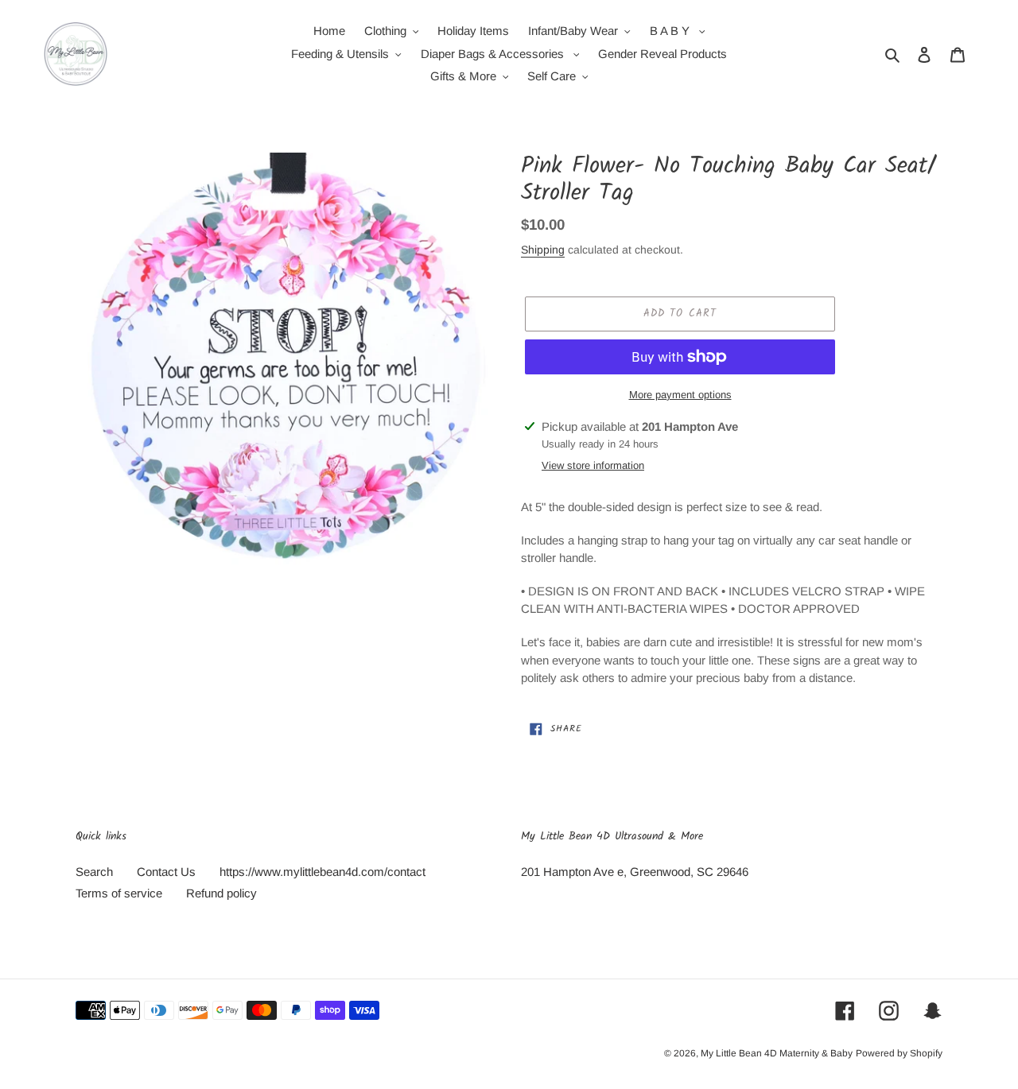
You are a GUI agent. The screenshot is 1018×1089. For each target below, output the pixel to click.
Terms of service (119, 893)
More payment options (680, 395)
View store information (593, 465)
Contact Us (166, 871)
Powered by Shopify (899, 1053)
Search (94, 871)
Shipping (543, 249)
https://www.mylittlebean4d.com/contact (322, 871)
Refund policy (221, 893)
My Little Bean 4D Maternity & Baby (777, 1053)
